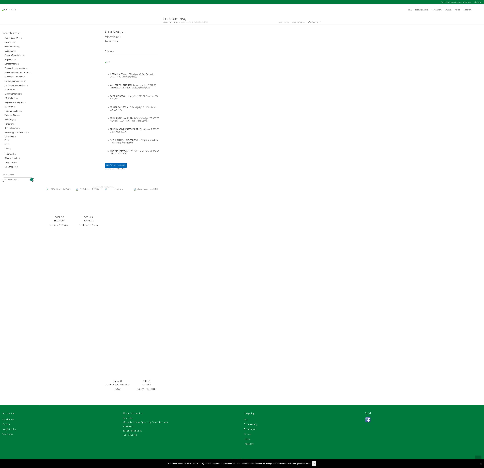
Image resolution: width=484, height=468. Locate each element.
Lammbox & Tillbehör (14, 76)
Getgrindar (9, 51)
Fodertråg (9, 119)
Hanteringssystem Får (14, 81)
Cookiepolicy (7, 434)
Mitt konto (477, 2)
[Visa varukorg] (475, 9)
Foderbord (9, 42)
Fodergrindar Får (12, 38)
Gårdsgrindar (10, 63)
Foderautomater (12, 111)
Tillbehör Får (10, 162)
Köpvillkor (6, 424)
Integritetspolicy (9, 429)
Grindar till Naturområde (15, 68)
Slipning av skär (11, 158)
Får (6, 140)
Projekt (457, 10)
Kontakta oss (8, 419)
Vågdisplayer (10, 98)
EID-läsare (9, 106)
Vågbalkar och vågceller (14, 102)
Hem (410, 10)
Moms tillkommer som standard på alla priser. (456, 2)
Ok (314, 464)
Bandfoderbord (11, 46)
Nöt (6, 144)
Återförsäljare (436, 10)
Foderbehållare (11, 115)
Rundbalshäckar (11, 128)
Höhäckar (9, 124)
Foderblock (9, 154)
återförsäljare (118, 169)
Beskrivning (109, 51)
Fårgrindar (9, 59)
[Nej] (481, 463)
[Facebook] (4, 2)
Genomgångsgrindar (13, 55)
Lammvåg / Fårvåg (12, 93)
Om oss (448, 10)
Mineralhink (173, 22)
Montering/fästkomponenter (17, 72)
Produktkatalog (421, 10)
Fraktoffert (467, 10)
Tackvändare (10, 89)
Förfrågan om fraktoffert (115, 165)
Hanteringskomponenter (15, 85)
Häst (7, 148)
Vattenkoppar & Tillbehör (15, 132)
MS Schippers (10, 166)
